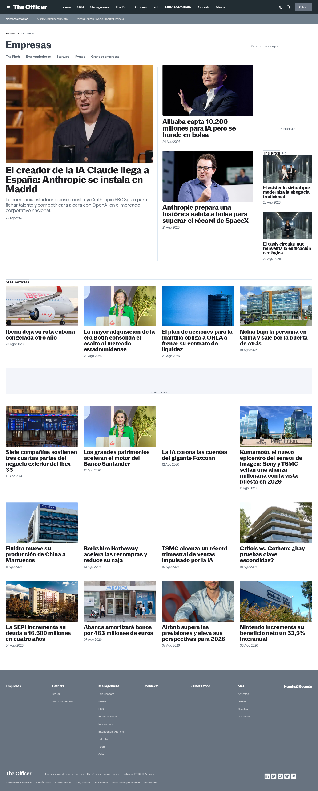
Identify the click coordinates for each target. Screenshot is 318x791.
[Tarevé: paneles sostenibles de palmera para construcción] (287, 225)
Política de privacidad (126, 782)
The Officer (18, 773)
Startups (63, 56)
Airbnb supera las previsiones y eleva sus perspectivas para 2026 (193, 633)
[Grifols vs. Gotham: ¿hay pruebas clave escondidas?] (276, 522)
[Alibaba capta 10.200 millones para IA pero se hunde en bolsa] (207, 90)
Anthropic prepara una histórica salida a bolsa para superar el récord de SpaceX (205, 214)
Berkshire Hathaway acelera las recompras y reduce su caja (115, 554)
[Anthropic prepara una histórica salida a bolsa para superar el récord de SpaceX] (207, 176)
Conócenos (43, 782)
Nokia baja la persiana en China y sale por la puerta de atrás (274, 337)
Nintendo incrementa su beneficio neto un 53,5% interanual (272, 633)
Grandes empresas (105, 56)
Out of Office (200, 686)
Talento (103, 739)
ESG (101, 708)
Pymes (80, 56)
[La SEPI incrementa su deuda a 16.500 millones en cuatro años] (42, 601)
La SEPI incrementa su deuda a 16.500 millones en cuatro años (38, 633)
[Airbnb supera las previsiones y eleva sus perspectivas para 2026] (198, 601)
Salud (101, 754)
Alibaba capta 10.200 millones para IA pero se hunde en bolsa (199, 128)
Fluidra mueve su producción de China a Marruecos (36, 554)
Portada (10, 33)
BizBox (56, 693)
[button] (8, 7)
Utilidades (244, 716)
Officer (303, 6)
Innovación (105, 723)
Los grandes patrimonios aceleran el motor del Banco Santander (117, 458)
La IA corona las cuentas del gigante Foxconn (194, 455)
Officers (58, 686)
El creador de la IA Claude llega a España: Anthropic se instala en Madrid (77, 179)
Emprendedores (38, 56)
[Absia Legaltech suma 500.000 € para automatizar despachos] (287, 169)
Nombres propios (17, 18)
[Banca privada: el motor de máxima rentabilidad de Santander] (120, 426)
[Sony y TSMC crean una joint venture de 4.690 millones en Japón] (276, 426)
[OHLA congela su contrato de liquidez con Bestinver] (198, 306)
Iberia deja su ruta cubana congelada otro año (40, 334)
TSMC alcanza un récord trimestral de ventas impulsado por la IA (194, 554)
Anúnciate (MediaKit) (19, 782)
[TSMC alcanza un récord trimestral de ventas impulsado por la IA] (198, 522)
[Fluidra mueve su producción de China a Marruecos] (42, 522)
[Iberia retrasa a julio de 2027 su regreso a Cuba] (42, 306)
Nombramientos (62, 701)
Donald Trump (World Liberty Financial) (100, 18)
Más (241, 686)
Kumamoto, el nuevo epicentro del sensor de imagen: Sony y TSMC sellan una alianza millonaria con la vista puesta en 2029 (271, 466)
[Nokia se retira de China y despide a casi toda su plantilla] (276, 306)
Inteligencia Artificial (111, 731)
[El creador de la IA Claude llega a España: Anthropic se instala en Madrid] (79, 114)
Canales (243, 708)
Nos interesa (63, 782)
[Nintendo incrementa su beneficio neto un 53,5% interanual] (276, 601)
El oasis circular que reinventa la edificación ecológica (287, 248)
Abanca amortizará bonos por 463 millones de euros (118, 630)
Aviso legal (102, 782)
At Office (243, 693)
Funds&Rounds (298, 686)
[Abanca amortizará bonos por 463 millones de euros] (120, 601)
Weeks (242, 701)
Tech (101, 746)
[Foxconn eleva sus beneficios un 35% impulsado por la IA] (198, 426)
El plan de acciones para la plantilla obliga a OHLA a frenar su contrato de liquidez (197, 340)
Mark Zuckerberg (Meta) (52, 18)
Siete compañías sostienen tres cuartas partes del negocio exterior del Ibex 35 (41, 461)
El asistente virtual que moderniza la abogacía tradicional (286, 192)
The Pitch (13, 56)
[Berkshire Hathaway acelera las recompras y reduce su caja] (120, 522)
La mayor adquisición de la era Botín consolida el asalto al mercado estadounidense (119, 340)
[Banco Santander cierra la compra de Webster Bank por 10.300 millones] (120, 306)
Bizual (102, 701)
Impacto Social (107, 716)
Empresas (13, 686)
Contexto (151, 686)
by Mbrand (150, 782)
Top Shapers (106, 693)
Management (108, 686)
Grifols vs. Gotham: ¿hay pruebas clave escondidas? (272, 554)
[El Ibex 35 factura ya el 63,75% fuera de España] (42, 426)
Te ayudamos (82, 782)
